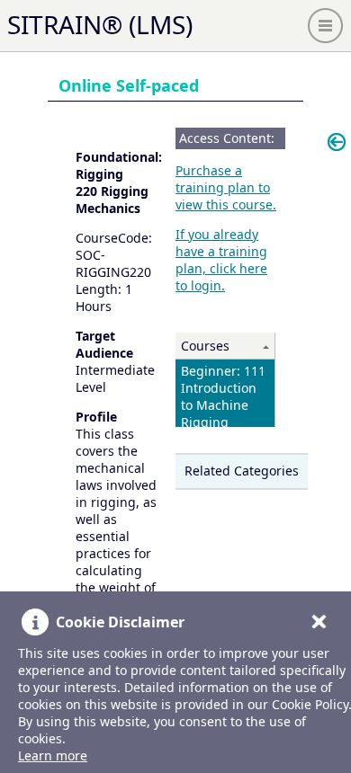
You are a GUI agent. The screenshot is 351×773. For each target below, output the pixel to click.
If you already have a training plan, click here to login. (221, 260)
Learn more (52, 755)
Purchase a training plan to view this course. (226, 187)
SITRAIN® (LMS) (100, 24)
